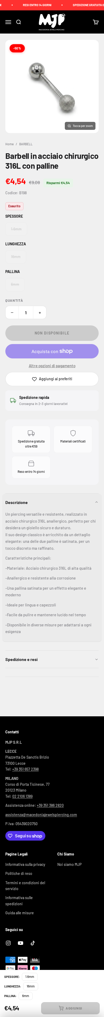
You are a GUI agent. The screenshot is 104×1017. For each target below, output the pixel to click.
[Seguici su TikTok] (33, 943)
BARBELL (26, 144)
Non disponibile (52, 333)
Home (9, 144)
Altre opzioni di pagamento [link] (52, 365)
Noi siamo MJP (69, 864)
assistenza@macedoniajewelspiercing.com (41, 814)
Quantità (14, 300)
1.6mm (16, 229)
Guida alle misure (19, 913)
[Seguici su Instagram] (8, 943)
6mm (15, 284)
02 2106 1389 (22, 796)
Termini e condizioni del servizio (25, 885)
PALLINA (12, 271)
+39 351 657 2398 (25, 769)
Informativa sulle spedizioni (19, 900)
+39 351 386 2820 (50, 805)
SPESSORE (14, 216)
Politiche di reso (18, 873)
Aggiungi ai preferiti (55, 379)
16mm (16, 256)
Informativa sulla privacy (25, 864)
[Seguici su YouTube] (20, 943)
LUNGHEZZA (15, 244)
